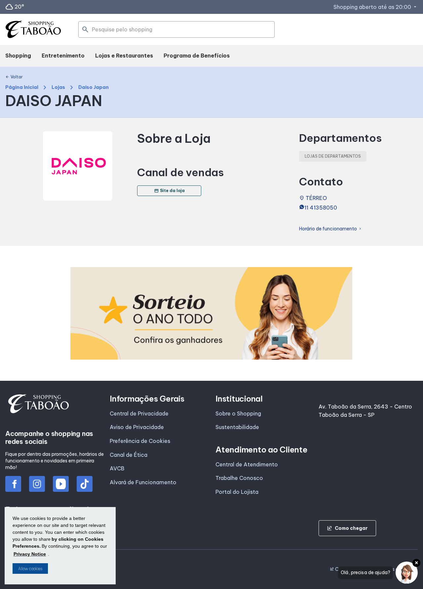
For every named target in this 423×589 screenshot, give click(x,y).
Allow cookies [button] (30, 568)
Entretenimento (63, 55)
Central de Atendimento (246, 464)
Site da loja (169, 190)
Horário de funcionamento (330, 229)
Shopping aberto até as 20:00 (375, 7)
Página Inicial (21, 87)
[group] (211, 313)
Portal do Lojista (236, 492)
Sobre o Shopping (238, 413)
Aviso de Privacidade (137, 427)
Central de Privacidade (139, 413)
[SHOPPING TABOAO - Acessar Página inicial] (33, 29)
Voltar (14, 77)
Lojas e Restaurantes (124, 55)
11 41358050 (320, 207)
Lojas (58, 87)
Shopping (18, 55)
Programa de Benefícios (197, 55)
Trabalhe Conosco (239, 478)
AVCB (117, 468)
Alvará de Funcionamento (143, 482)
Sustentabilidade (237, 427)
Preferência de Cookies (140, 441)
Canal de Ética (128, 455)
